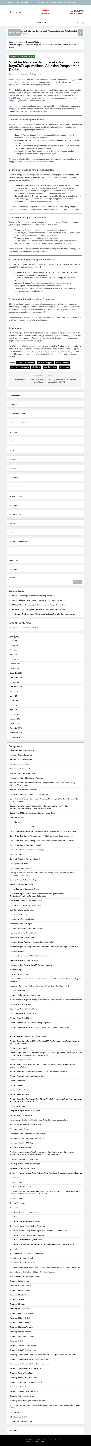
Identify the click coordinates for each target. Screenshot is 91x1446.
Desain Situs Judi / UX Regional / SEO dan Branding (29, 794)
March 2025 (14, 714)
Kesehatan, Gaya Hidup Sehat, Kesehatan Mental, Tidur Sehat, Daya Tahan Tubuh (39, 986)
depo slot (13, 459)
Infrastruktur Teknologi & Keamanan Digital (26, 901)
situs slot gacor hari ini (18, 423)
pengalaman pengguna (20, 367)
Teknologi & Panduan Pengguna (21, 1327)
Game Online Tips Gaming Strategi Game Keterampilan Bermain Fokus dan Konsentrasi (42, 841)
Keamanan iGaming (17, 951)
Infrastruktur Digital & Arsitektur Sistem (24, 889)
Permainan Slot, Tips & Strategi (21, 1143)
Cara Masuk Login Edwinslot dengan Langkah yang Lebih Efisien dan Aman (55, 2)
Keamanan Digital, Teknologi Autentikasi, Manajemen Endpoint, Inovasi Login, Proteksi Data (44, 947)
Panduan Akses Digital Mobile (21, 1018)
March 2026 (14, 659)
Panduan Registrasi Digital (20, 1094)
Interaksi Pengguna (45, 363)
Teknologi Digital (16, 1341)
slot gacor (14, 432)
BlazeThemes (41, 1442)
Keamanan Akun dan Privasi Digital (23, 933)
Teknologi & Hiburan (17, 1304)
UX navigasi (64, 367)
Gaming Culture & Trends (19, 864)
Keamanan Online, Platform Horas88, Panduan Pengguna (31, 965)
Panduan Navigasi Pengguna (20, 1060)
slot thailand (14, 1249)
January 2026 (15, 668)
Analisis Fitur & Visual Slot (20, 769)
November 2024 (16, 733)
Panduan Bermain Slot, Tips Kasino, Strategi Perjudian (30, 1023)
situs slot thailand (16, 1199)
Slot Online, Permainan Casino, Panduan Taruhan (28, 1235)
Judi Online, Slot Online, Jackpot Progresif (25, 905)
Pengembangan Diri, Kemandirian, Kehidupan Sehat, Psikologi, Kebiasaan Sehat (39, 1120)
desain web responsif (25, 363)
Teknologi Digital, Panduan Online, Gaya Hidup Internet (30, 1364)
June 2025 (14, 701)
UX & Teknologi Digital (18, 1417)
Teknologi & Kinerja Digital (20, 1318)
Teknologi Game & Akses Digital (22, 1373)
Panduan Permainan (17, 1081)
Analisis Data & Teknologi (19, 764)
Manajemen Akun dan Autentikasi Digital (25, 995)
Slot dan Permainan (17, 1203)
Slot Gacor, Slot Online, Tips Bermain (23, 1212)
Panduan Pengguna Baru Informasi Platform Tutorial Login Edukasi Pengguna (38, 1071)
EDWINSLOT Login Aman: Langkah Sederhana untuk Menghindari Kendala (38, 605)
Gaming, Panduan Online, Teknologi (23, 880)
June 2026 (14, 645)
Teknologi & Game (17, 1300)
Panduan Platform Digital (19, 1090)
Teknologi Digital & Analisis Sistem (23, 1345)
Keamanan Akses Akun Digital (21, 924)
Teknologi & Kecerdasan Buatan (22, 1313)
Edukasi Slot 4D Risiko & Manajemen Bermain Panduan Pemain (33, 813)
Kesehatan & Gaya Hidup (19, 974)
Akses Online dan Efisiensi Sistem (22, 750)
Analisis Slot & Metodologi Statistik (23, 790)
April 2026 (14, 655)
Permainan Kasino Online (19, 1129)
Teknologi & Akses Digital (19, 1281)
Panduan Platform (16, 1085)
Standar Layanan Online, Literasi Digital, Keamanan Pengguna (32, 1272)
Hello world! (36, 627)
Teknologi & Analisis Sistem (20, 1286)
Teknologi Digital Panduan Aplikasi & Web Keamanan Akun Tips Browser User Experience (43, 1355)
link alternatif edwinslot (19, 991)
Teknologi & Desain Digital (20, 1290)
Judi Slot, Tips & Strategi (19, 915)
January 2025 (15, 723)
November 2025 (16, 678)
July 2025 (13, 696)
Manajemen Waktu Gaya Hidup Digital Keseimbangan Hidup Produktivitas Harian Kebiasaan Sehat (46, 1000)
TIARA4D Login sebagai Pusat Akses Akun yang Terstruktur (32, 596)
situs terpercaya (16, 514)
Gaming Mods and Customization (22, 868)
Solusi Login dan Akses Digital (21, 1258)
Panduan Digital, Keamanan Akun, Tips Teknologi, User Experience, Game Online (39, 1027)
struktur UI (36, 367)
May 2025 (13, 705)
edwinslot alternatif (17, 818)
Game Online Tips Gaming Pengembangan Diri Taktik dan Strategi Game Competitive (41, 836)
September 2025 (16, 687)
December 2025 (16, 673)
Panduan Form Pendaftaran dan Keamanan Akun (28, 1037)
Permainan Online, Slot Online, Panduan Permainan (28, 1134)
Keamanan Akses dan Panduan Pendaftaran (26, 928)
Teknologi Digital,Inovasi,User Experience (25, 1368)
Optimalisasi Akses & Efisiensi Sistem (24, 1009)
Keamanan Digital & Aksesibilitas (22, 937)
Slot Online (14, 1217)
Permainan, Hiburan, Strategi (20, 1148)
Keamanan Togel (16, 970)
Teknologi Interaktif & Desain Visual (23, 1378)
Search (12, 577)
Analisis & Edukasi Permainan (21, 755)
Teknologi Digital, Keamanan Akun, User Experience (29, 1359)
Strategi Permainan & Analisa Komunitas (25, 1277)
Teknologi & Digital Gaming (20, 1295)
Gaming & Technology (18, 854)
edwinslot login (15, 822)
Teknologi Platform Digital (20, 1387)
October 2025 (15, 682)
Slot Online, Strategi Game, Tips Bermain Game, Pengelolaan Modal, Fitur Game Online (42, 1244)
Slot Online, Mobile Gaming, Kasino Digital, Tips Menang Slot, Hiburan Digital (38, 1231)
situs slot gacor (16, 496)
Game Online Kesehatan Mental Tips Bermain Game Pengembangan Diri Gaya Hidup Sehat (43, 831)
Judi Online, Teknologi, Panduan (22, 910)
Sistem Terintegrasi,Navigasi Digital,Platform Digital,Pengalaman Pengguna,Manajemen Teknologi (46, 1173)
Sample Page (43, 23)
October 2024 (15, 737)
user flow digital (50, 367)
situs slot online (16, 1182)
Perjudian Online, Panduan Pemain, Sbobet (25, 1125)
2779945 (14, 74)
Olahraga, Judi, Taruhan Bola (20, 1004)
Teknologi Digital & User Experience (23, 1350)
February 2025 (15, 719)
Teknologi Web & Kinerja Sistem (22, 1396)
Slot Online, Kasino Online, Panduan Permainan (27, 1226)
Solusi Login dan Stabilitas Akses (22, 1263)
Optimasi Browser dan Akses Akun (23, 1013)
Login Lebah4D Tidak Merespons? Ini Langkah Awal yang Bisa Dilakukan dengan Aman (43, 614)
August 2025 (14, 691)
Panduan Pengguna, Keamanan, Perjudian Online (27, 1076)
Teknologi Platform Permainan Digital (24, 1391)
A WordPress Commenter (20, 627)
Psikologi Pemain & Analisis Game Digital (25, 1164)
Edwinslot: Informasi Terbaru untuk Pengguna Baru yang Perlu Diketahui (38, 31)
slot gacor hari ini (16, 487)
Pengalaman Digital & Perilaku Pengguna (25, 1111)
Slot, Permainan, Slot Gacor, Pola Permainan (26, 1254)
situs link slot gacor (17, 414)
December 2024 (16, 728)
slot (11, 441)
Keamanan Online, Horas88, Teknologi (24, 960)
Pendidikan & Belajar (17, 1106)
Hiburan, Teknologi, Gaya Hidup (21, 884)
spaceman (14, 560)
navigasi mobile (62, 363)
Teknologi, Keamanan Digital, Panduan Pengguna (28, 1401)
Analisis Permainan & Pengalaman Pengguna (26, 778)
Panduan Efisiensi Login (19, 1032)
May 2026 (13, 650)
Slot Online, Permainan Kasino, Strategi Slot (26, 1240)
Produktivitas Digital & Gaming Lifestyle (24, 1159)
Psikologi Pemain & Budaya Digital (23, 1168)
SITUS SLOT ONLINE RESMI (20, 1187)
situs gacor (14, 1178)
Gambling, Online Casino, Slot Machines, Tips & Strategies (31, 827)
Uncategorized (15, 1412)
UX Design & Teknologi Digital (22, 57)
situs (12, 450)
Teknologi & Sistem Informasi (21, 1332)
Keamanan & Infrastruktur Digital (22, 919)
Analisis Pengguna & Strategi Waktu (23, 773)
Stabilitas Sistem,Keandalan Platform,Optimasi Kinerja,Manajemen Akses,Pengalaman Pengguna (45, 1267)
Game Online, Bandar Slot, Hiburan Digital (25, 845)
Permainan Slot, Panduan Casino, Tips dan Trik (27, 1138)
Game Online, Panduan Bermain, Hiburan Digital (27, 850)
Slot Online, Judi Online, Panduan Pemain (25, 1221)
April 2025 (14, 710)
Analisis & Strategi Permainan (21, 760)
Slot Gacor (14, 1208)
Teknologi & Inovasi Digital (20, 1309)
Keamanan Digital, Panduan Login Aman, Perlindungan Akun (32, 942)
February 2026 (15, 664)
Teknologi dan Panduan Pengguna (22, 1336)
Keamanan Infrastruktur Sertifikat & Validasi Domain (29, 956)
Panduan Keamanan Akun (19, 1048)
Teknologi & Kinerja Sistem (20, 1323)
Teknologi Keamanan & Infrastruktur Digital (26, 1382)
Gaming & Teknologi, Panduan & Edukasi (25, 859)
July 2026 (13, 641)
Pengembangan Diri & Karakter (21, 1115)
